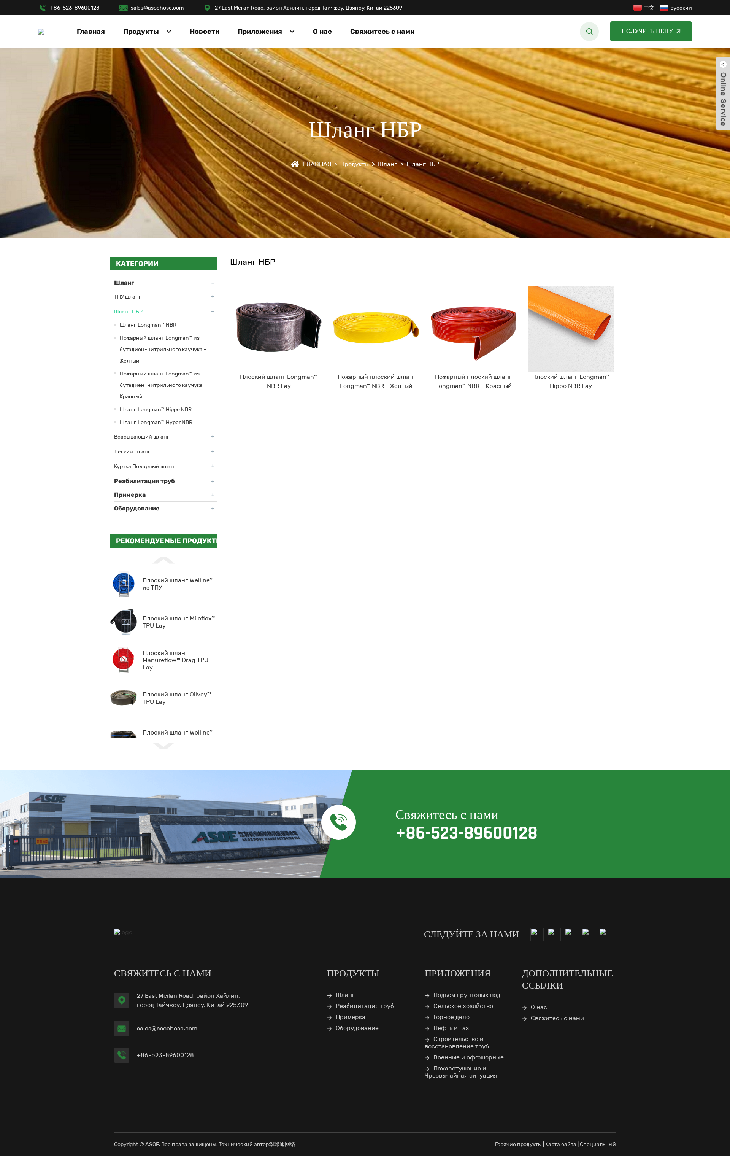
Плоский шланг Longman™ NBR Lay (278, 381)
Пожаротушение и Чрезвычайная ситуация (461, 1072)
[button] (163, 559)
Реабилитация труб (144, 481)
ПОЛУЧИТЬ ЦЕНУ (647, 31)
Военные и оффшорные (468, 1057)
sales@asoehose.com (157, 7)
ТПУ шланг (127, 296)
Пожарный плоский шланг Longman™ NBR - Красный (473, 381)
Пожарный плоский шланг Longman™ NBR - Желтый (376, 381)
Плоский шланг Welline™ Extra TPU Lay (178, 736)
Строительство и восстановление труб (457, 1042)
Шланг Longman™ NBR (148, 324)
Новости (204, 31)
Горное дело (451, 1017)
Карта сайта (560, 1144)
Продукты (141, 31)
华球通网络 (282, 1144)
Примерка (130, 494)
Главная (91, 31)
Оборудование (137, 508)
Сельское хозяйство (463, 1006)
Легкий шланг (132, 451)
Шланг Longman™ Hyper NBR (156, 422)
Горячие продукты (518, 1144)
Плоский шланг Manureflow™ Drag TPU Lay (175, 660)
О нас (322, 31)
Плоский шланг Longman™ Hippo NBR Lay (571, 381)
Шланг (387, 164)
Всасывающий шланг (142, 436)
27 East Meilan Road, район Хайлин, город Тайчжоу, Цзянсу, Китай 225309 (308, 7)
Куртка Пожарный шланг (145, 466)
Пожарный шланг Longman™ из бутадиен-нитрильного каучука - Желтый (163, 349)
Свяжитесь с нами (382, 31)
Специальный (598, 1144)
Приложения (260, 31)
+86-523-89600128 (75, 7)
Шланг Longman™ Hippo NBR (156, 409)
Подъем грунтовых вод (466, 995)
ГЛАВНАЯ (317, 164)
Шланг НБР (422, 164)
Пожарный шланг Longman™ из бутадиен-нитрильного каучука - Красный (163, 385)
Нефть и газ (451, 1028)
